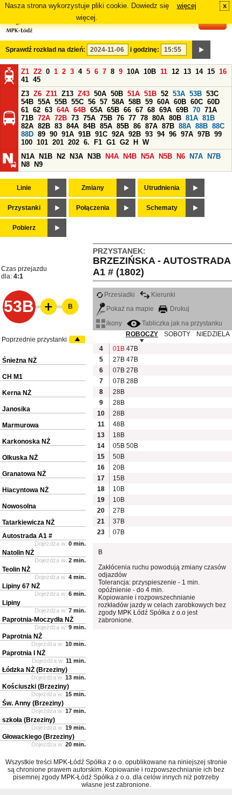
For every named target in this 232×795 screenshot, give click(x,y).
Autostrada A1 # (27, 536)
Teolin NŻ (16, 569)
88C (218, 126)
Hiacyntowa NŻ (25, 490)
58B (134, 102)
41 (25, 80)
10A (133, 71)
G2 (124, 142)
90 (53, 134)
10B (150, 71)
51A (133, 94)
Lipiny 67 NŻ (21, 586)
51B (150, 94)
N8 (25, 164)
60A (163, 102)
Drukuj (178, 308)
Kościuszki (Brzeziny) (35, 686)
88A (185, 126)
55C (77, 102)
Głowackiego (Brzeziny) (38, 736)
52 (164, 94)
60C (196, 102)
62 (36, 110)
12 (175, 71)
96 (172, 134)
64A (63, 110)
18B (118, 435)
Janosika (16, 409)
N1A (28, 156)
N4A (112, 156)
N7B (214, 156)
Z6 (37, 94)
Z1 (25, 71)
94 (161, 134)
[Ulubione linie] (45, 306)
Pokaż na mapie (130, 308)
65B (113, 110)
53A (179, 94)
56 (91, 102)
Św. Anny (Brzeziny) (33, 703)
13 (187, 71)
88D (27, 134)
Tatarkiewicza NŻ (28, 522)
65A (96, 110)
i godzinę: (144, 49)
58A (118, 102)
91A (68, 134)
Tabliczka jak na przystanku (182, 323)
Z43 (84, 94)
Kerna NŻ (16, 393)
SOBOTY (177, 334)
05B (118, 446)
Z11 (51, 94)
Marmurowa (20, 425)
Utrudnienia (162, 188)
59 (149, 102)
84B (89, 126)
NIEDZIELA (213, 334)
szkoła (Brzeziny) (28, 720)
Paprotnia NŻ (22, 636)
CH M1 (12, 376)
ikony (114, 323)
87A (151, 126)
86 (137, 126)
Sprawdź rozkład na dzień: (45, 49)
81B (208, 118)
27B (118, 359)
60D (213, 102)
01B (118, 348)
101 (42, 142)
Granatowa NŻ (24, 474)
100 (26, 142)
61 (25, 110)
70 (196, 110)
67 (139, 110)
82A (27, 126)
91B (84, 134)
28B (131, 381)
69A (165, 110)
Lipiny (11, 603)
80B (175, 118)
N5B (165, 156)
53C (212, 94)
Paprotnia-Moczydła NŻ (37, 619)
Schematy (162, 208)
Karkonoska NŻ (26, 441)
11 (163, 71)
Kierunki (163, 294)
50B (117, 94)
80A (158, 118)
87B (168, 126)
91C (101, 134)
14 (199, 71)
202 (73, 142)
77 (132, 118)
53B (195, 94)
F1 (98, 142)
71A (210, 110)
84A (72, 126)
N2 (61, 156)
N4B (130, 156)
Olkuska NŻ (20, 457)
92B (134, 134)
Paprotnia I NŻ (23, 653)
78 (144, 118)
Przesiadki (119, 294)
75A (89, 118)
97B (203, 134)
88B (201, 126)
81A (192, 118)
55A (44, 102)
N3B (94, 156)
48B (118, 424)
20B (118, 467)
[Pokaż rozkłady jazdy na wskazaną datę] (201, 49)
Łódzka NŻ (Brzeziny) (34, 670)
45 (36, 80)
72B (60, 118)
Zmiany (92, 188)
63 (48, 110)
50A (100, 94)
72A (44, 118)
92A (118, 134)
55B (60, 102)
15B (118, 478)
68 (151, 110)
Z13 (67, 94)
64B (79, 110)
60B (180, 102)
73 (75, 118)
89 (41, 134)
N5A (147, 156)
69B (182, 110)
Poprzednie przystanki (34, 339)
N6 (180, 156)
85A (106, 126)
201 (58, 142)
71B (27, 118)
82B (44, 126)
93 (149, 134)
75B (106, 118)
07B (118, 370)
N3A (76, 156)
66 (127, 110)
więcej (186, 6)
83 (58, 126)
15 (211, 71)
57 (103, 102)
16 (223, 71)
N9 (38, 164)
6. (87, 142)
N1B (45, 156)
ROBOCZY (142, 334)
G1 (110, 142)
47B (131, 348)
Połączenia (93, 208)
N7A (196, 156)
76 (120, 118)
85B (123, 126)
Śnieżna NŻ (19, 360)
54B (27, 102)
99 (218, 134)
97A (187, 134)
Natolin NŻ (18, 552)
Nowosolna (19, 506)
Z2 (37, 71)
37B (118, 521)
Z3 (25, 94)
